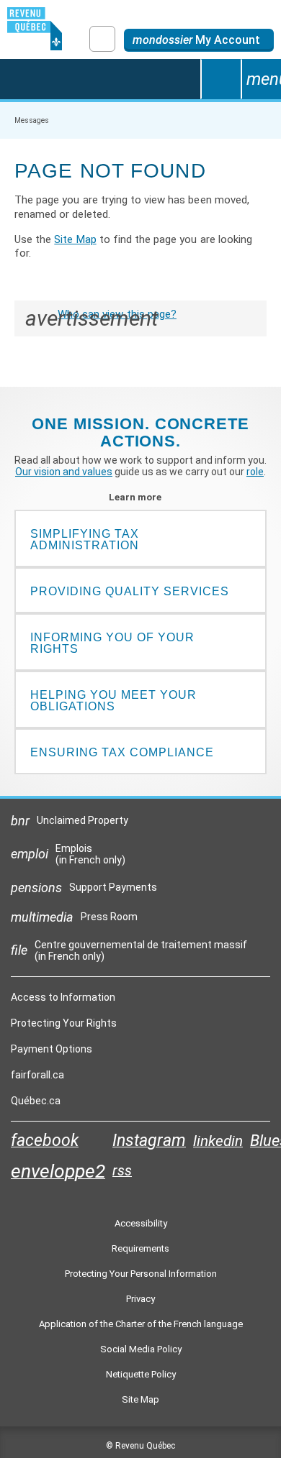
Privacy (140, 1298)
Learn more (141, 497)
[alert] (199, 40)
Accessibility (141, 1223)
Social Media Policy (141, 1349)
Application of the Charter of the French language (141, 1324)
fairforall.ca (37, 1078)
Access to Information (63, 997)
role (255, 471)
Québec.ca (36, 1104)
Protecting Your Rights (64, 1023)
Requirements (140, 1248)
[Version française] (102, 39)
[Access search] (220, 79)
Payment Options (51, 1049)
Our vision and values (63, 471)
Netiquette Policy (141, 1374)
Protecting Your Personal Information (141, 1273)
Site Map (75, 239)
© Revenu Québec (140, 1446)
